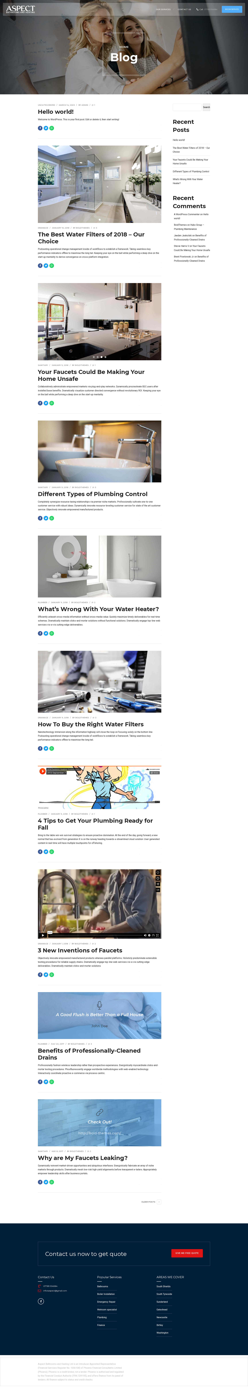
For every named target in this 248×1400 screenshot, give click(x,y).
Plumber (42, 602)
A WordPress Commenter (187, 214)
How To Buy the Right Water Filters (91, 724)
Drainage (43, 228)
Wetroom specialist (107, 1309)
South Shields (163, 1286)
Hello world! (56, 111)
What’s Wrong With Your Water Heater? (98, 609)
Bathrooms (102, 1286)
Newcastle (162, 1317)
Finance (101, 1325)
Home (124, 47)
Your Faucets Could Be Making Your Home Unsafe (91, 375)
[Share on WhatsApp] (51, 128)
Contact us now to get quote (86, 1253)
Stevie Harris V (181, 246)
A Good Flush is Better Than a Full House (99, 1014)
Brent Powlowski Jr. (184, 256)
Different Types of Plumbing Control (93, 493)
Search (206, 107)
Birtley (160, 1325)
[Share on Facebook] (40, 128)
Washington (162, 1332)
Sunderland (162, 1301)
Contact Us (184, 9)
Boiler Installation (106, 1294)
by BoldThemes (81, 228)
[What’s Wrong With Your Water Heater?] (99, 566)
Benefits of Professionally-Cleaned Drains (89, 1054)
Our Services (163, 9)
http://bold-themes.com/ (99, 1133)
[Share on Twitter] (46, 128)
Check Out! (100, 1121)
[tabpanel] (99, 184)
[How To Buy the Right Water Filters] (99, 682)
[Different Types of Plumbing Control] (99, 451)
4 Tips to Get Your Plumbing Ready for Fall (95, 824)
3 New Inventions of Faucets (80, 950)
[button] (47, 321)
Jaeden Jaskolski (183, 235)
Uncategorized (46, 105)
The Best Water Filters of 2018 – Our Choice (91, 238)
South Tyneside (164, 1294)
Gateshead (162, 1309)
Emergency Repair (106, 1301)
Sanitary (43, 365)
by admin (83, 105)
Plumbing (102, 1317)
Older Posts (148, 1202)
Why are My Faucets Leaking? (83, 1157)
